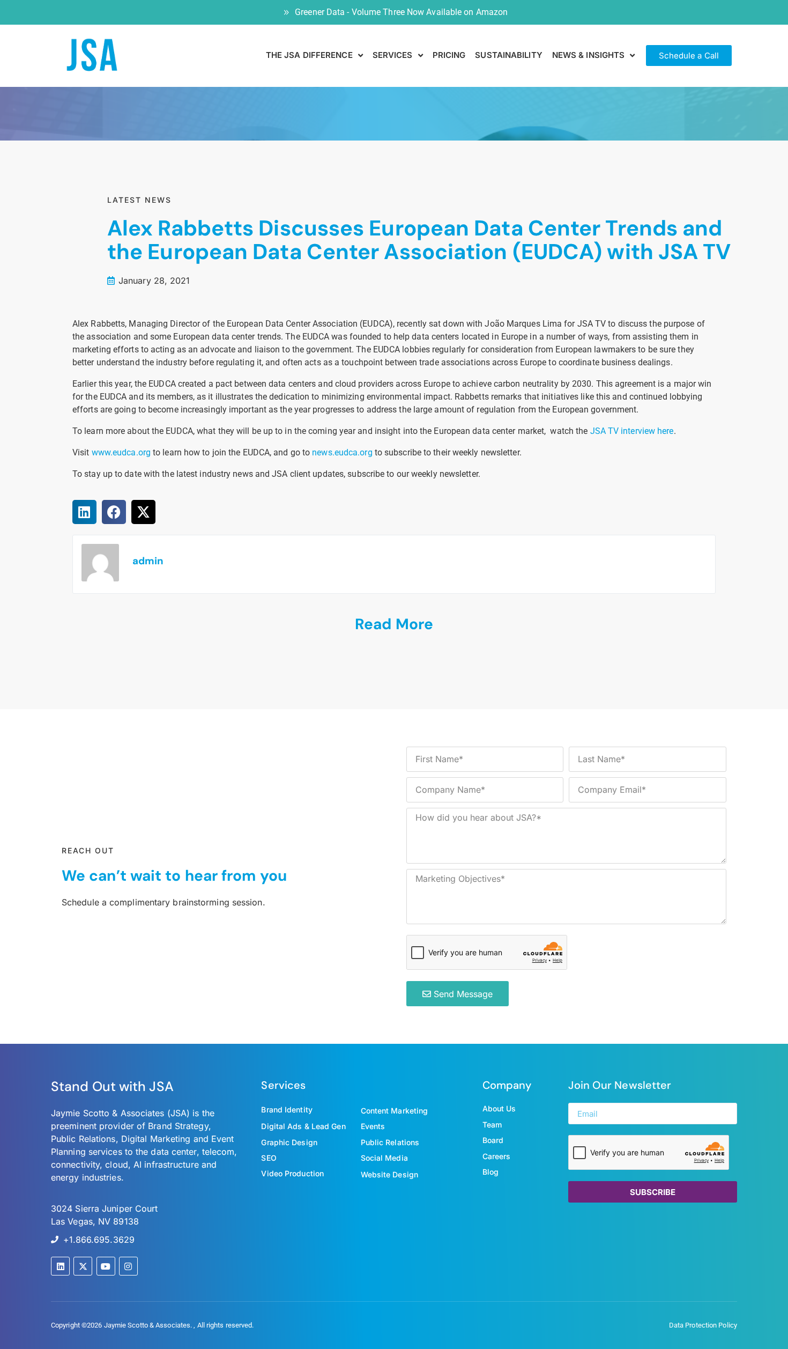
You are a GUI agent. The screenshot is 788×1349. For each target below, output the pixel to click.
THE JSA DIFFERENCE (309, 55)
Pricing (449, 55)
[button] (84, 512)
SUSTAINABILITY (508, 55)
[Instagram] (128, 1266)
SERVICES (393, 55)
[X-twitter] (82, 1266)
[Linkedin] (60, 1266)
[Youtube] (105, 1266)
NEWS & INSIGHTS (588, 55)
